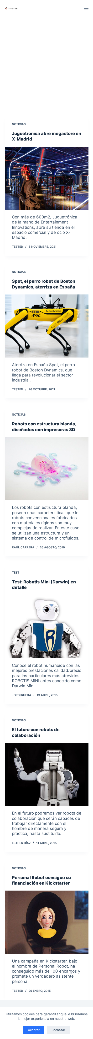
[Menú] (86, 8)
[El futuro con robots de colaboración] (46, 774)
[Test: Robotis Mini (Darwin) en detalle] (46, 626)
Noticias (19, 124)
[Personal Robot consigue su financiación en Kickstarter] (46, 922)
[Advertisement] (46, 66)
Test (15, 572)
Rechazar (58, 1030)
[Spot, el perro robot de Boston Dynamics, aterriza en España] (46, 326)
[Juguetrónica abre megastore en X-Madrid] (46, 178)
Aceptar (34, 1030)
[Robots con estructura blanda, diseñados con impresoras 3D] (46, 468)
